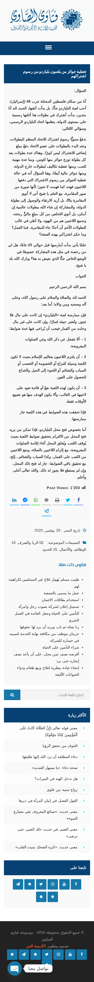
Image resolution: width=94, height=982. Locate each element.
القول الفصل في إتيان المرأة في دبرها (48, 800)
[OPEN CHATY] (15, 968)
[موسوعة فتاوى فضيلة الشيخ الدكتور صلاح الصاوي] (47, 20)
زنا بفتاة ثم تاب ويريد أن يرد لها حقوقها (49, 627)
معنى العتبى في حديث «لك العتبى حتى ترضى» (47, 832)
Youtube (64, 884)
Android (41, 897)
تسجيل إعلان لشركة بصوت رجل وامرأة (49, 606)
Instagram (53, 884)
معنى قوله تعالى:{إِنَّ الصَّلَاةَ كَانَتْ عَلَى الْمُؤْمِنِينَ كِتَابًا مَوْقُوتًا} (49, 731)
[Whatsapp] (12, 954)
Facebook (76, 884)
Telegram (18, 884)
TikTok (29, 884)
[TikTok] (35, 954)
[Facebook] (82, 954)
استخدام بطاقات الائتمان (60, 600)
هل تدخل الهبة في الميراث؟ (56, 779)
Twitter (41, 884)
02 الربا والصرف (31, 542)
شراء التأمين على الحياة (61, 647)
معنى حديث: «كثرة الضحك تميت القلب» (46, 847)
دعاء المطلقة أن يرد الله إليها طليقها (50, 757)
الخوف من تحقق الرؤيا (60, 746)
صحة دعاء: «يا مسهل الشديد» (55, 768)
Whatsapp (53, 897)
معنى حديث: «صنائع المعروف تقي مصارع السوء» (46, 814)
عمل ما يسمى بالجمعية (61, 593)
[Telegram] (24, 954)
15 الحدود (49, 549)
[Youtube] (70, 954)
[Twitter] (47, 954)
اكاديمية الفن (36, 946)
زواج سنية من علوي (62, 789)
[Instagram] (58, 954)
